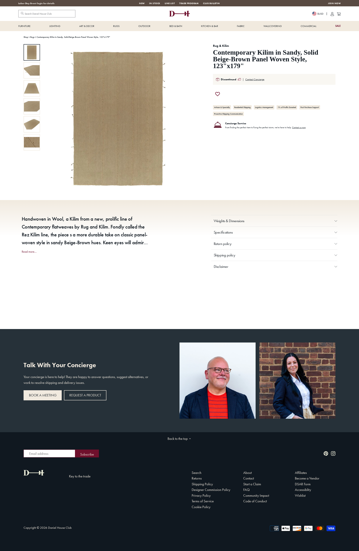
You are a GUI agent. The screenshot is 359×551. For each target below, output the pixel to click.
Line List (170, 3)
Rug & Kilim (221, 46)
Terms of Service (203, 501)
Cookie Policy (201, 507)
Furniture (24, 26)
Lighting (54, 26)
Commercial (308, 26)
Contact (248, 478)
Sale (338, 26)
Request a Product (85, 395)
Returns (197, 478)
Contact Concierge (254, 79)
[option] (32, 52)
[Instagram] (333, 453)
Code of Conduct (255, 501)
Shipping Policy (202, 484)
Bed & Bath (175, 26)
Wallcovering (272, 26)
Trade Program (189, 3)
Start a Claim (252, 484)
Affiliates (301, 472)
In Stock (154, 3)
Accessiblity (303, 489)
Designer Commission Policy (211, 489)
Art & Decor (86, 26)
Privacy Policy (201, 495)
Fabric (241, 26)
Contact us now (299, 127)
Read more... (29, 252)
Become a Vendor (307, 478)
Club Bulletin (211, 3)
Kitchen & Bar (209, 26)
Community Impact (256, 495)
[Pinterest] (326, 453)
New (142, 3)
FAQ (246, 489)
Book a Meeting (42, 395)
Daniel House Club (60, 528)
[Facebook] (318, 453)
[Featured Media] (118, 118)
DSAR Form (303, 484)
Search (196, 472)
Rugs (116, 26)
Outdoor (144, 26)
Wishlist (300, 495)
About (247, 472)
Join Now (334, 3)
